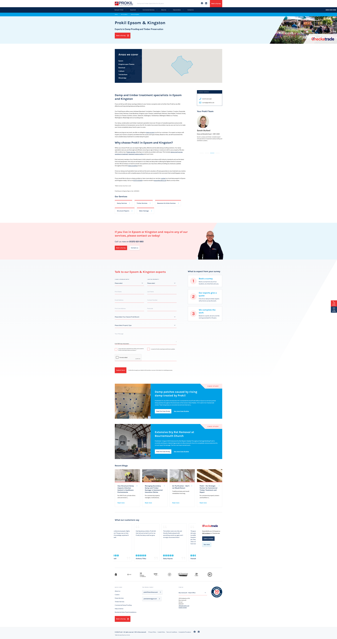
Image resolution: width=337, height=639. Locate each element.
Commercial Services (148, 10)
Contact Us (191, 10)
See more (207, 544)
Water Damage (144, 211)
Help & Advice (177, 10)
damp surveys (150, 132)
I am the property (153, 279)
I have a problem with (122, 279)
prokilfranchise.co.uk (151, 592)
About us (117, 591)
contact (163, 178)
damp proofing (132, 165)
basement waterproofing (136, 154)
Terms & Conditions (171, 632)
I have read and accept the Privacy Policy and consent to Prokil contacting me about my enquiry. (131, 349)
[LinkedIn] (198, 631)
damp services (131, 152)
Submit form (120, 370)
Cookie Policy (161, 632)
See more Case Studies (181, 411)
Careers (117, 594)
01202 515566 (183, 607)
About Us (163, 10)
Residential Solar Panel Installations (125, 612)
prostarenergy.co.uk (150, 598)
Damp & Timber (119, 10)
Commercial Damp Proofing (123, 605)
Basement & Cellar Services (166, 203)
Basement (133, 10)
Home (116, 14)
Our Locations (124, 14)
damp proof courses (177, 152)
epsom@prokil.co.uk (160, 180)
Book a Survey (216, 3)
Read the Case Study (163, 411)
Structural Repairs (123, 211)
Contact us (134, 248)
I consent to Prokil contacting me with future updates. (163, 349)
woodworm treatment (121, 154)
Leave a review (208, 538)
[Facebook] (194, 631)
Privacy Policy (152, 632)
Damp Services (122, 203)
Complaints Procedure (185, 632)
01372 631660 (137, 180)
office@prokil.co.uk (184, 605)
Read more (121, 503)
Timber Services (142, 203)
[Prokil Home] (126, 3)
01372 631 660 (136, 241)
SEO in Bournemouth (140, 632)
